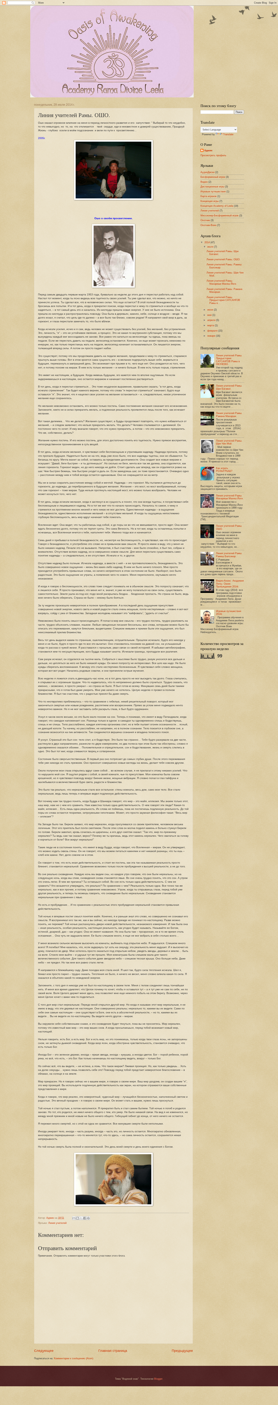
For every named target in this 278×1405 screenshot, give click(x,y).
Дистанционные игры (212, 186)
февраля (212, 330)
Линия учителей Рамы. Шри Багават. (229, 387)
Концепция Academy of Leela (216, 205)
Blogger (158, 1378)
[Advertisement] (215, 721)
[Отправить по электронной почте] (74, 1218)
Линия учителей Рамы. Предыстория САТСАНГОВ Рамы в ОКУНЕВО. (229, 360)
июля (210, 246)
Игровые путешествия (213, 191)
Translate (228, 134)
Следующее (44, 1351)
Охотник (205, 220)
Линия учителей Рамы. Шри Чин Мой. (229, 442)
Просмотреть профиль (213, 155)
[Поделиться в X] (81, 1218)
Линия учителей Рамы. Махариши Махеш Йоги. (222, 282)
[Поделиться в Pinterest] (88, 1218)
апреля (211, 320)
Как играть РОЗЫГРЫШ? (224, 469)
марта (211, 325)
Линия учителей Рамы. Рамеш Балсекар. (229, 555)
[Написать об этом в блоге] (77, 1218)
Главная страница (112, 1351)
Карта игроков (208, 196)
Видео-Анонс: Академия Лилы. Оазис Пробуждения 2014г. (230, 583)
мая (209, 315)
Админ (208, 150)
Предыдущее (182, 1351)
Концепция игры (209, 201)
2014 (207, 242)
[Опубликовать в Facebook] (85, 1218)
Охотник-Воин (208, 225)
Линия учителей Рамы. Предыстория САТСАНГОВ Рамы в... (223, 300)
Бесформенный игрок (212, 177)
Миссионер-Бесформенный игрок (219, 215)
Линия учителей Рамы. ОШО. (223, 259)
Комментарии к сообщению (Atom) (73, 1358)
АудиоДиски (207, 172)
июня (210, 309)
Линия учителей (57, 1223)
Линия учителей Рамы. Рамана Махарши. (229, 414)
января (211, 335)
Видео (204, 181)
